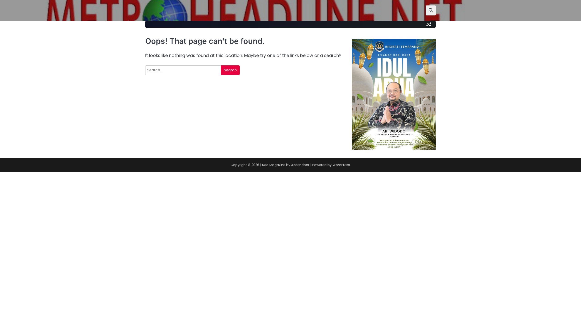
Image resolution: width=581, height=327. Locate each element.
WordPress (341, 165)
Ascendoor (300, 165)
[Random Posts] (428, 24)
